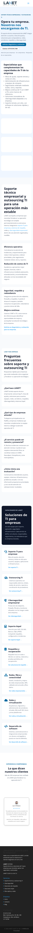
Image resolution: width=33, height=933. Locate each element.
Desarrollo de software (15, 727)
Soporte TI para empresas (15, 552)
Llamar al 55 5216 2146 (10, 49)
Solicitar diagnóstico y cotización (13, 44)
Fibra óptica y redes (10, 891)
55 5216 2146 (19, 859)
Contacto (6, 902)
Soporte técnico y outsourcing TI (13, 881)
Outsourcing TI (16, 577)
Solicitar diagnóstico (9, 859)
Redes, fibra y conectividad (15, 676)
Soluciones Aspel (9, 888)
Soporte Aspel (14, 626)
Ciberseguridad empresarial (15, 601)
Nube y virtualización (15, 701)
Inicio (6, 899)
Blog (5, 904)
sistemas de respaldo (18, 228)
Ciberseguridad (8, 883)
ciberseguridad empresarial (18, 230)
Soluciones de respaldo (11, 886)
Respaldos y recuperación (14, 650)
